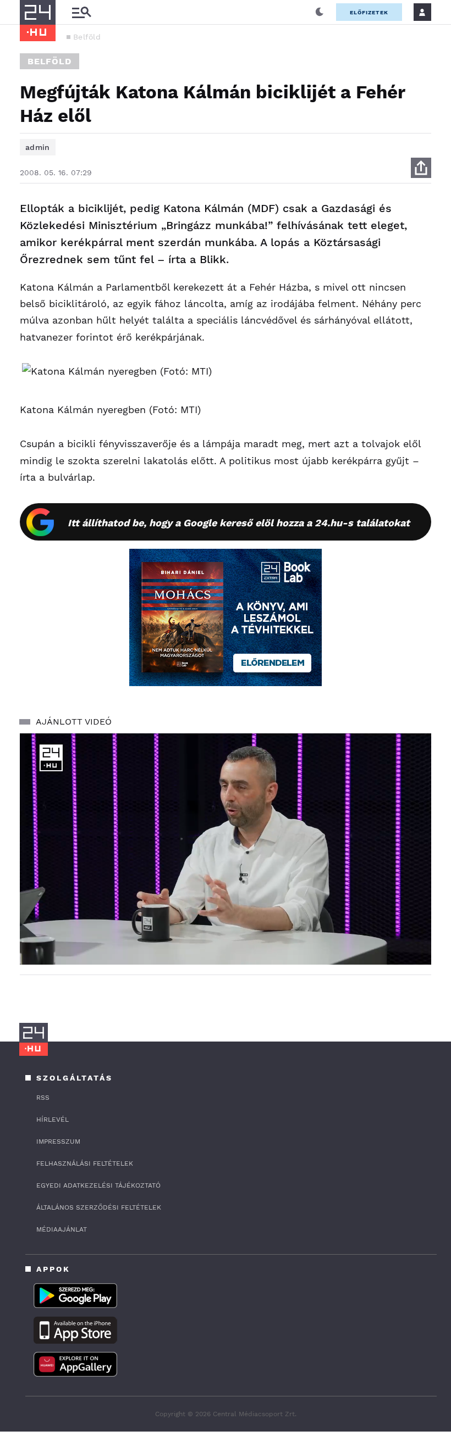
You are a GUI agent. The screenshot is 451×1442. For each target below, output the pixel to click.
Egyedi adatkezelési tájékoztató (98, 1185)
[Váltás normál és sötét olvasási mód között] (319, 12)
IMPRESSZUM (58, 1141)
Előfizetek (369, 12)
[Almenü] (81, 12)
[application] (225, 849)
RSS (43, 1097)
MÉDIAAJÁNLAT (61, 1229)
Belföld (87, 36)
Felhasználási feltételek (84, 1163)
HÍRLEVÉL (52, 1119)
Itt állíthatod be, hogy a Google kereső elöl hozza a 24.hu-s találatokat (239, 522)
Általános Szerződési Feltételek (98, 1207)
